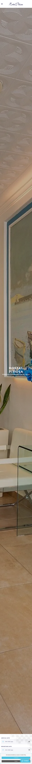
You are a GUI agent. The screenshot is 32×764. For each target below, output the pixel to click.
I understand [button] (16, 757)
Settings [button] (16, 761)
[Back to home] (16, 4)
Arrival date (5, 738)
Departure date (6, 746)
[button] (2, 4)
